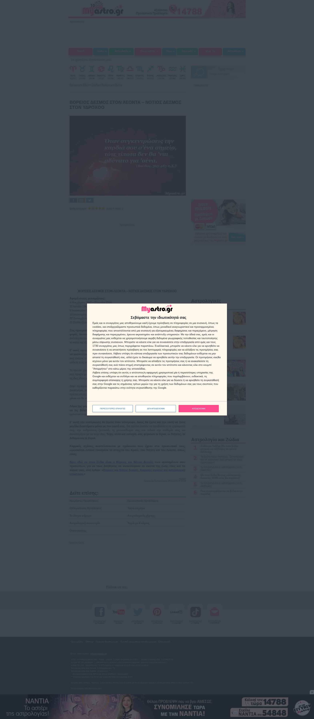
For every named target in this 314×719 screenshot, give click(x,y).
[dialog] (157, 360)
